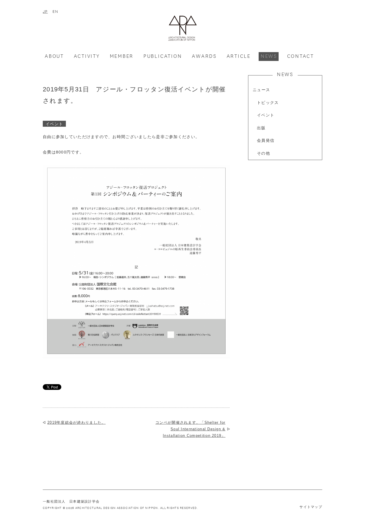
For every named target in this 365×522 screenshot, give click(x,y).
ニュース (261, 90)
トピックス (268, 103)
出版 (261, 128)
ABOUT (54, 56)
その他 (263, 153)
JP (45, 11)
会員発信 (265, 140)
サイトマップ (310, 507)
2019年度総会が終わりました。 (76, 422)
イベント (265, 115)
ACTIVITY (87, 56)
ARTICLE (239, 56)
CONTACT (300, 56)
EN (55, 11)
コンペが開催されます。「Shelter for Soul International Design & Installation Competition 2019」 (190, 429)
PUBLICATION (162, 56)
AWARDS (204, 56)
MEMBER (122, 56)
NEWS (269, 56)
